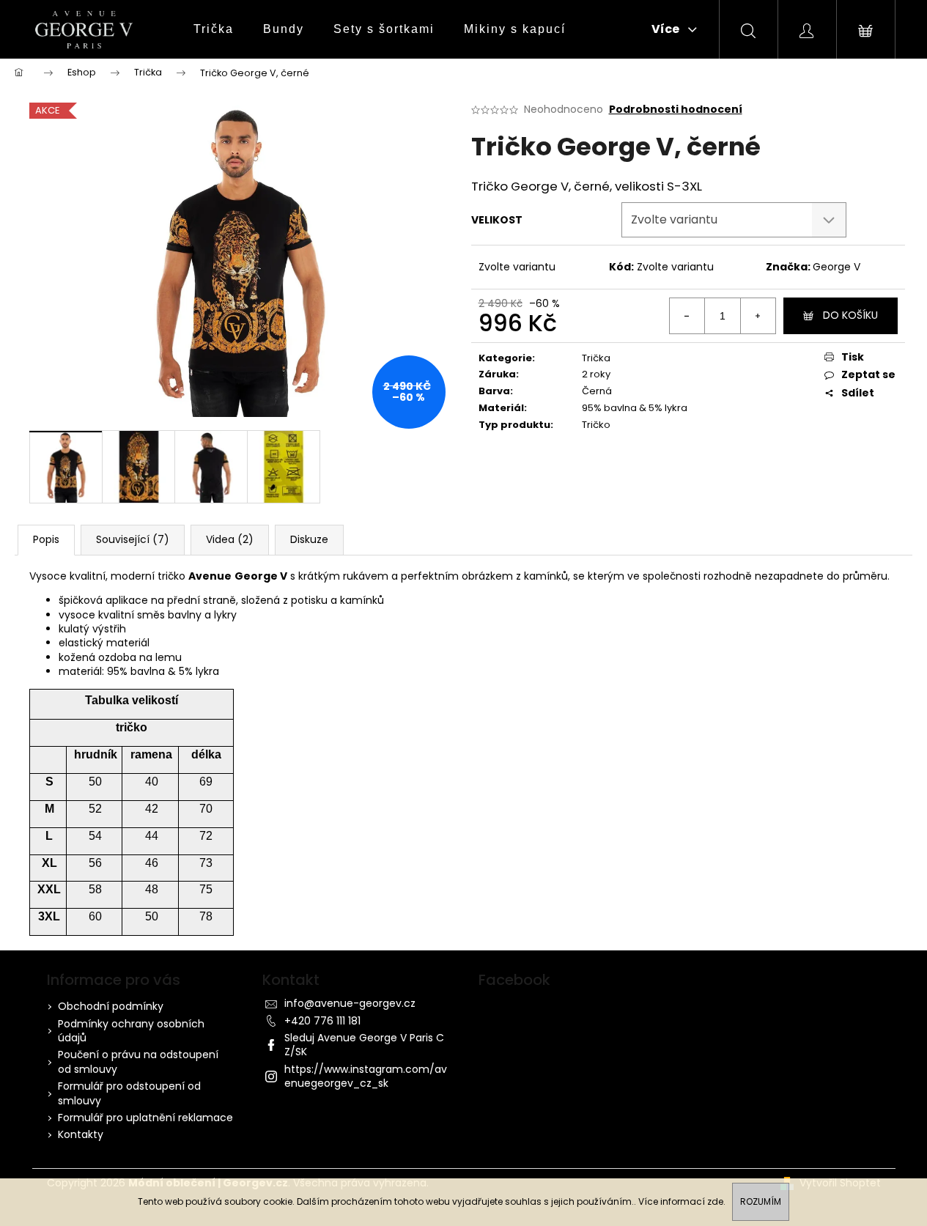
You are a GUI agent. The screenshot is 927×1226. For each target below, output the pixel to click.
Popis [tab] (46, 539)
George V (836, 266)
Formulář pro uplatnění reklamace (145, 1117)
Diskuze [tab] (309, 539)
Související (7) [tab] (132, 539)
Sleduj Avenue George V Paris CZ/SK (364, 1044)
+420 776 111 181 (322, 1020)
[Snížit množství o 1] (687, 315)
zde (715, 1201)
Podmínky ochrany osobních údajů (131, 1030)
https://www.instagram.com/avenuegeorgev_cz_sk (365, 1076)
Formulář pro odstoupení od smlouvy (129, 1093)
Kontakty (80, 1134)
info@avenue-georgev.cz (350, 1003)
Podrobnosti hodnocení (675, 110)
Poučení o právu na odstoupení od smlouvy (138, 1061)
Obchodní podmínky (110, 1006)
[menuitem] (213, 29)
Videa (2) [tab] (230, 539)
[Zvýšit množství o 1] (757, 315)
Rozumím (760, 1201)
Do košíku (850, 315)
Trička (596, 358)
